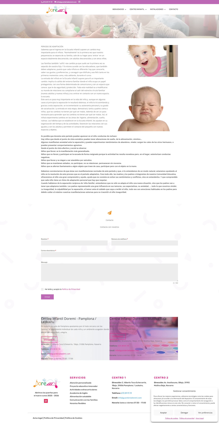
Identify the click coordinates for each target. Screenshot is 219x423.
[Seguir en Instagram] (46, 401)
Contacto (173, 9)
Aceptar (163, 412)
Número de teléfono (119, 239)
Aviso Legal (200, 418)
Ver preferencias (205, 412)
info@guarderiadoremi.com (58, 354)
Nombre (45, 239)
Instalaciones (156, 9)
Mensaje (44, 262)
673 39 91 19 (55, 349)
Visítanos (49, 339)
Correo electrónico (48, 250)
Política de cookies (171, 418)
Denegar (184, 412)
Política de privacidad (186, 418)
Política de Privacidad (71, 289)
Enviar (47, 297)
